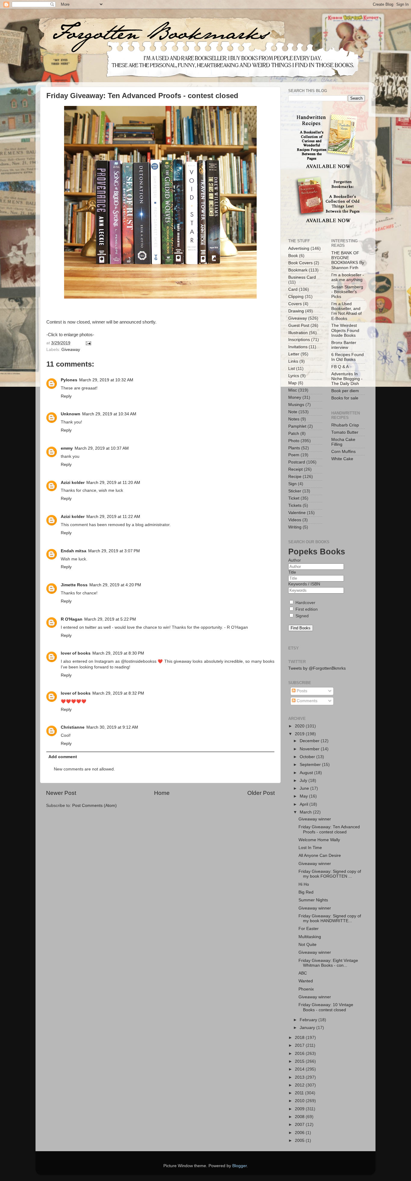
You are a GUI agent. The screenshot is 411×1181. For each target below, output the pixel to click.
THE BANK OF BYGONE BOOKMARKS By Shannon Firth (347, 260)
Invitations (297, 347)
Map (292, 383)
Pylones (69, 380)
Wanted (305, 981)
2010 (300, 1101)
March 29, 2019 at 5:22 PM (110, 619)
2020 (300, 726)
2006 (300, 1132)
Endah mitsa (73, 551)
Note (292, 412)
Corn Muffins (343, 451)
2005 (300, 1140)
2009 (300, 1109)
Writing (294, 527)
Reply (66, 396)
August (307, 772)
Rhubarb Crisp (345, 425)
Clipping (296, 296)
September (311, 764)
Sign (292, 484)
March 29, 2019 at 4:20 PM (115, 585)
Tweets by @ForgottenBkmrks (317, 668)
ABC (302, 973)
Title (292, 572)
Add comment (62, 757)
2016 (300, 1053)
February (309, 1020)
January (308, 1027)
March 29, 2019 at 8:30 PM (118, 653)
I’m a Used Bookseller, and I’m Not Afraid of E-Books (346, 311)
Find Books (301, 628)
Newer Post (61, 793)
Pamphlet (297, 426)
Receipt (295, 469)
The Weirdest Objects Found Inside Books (345, 330)
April (304, 804)
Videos (294, 520)
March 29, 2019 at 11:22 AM (113, 516)
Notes (293, 419)
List (291, 368)
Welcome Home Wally (319, 840)
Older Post (261, 793)
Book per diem (345, 391)
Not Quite (307, 944)
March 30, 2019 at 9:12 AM (112, 727)
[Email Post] (87, 343)
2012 (300, 1085)
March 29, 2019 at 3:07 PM (114, 551)
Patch (293, 433)
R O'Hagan (71, 619)
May (304, 796)
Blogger (239, 1166)
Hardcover (304, 602)
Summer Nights (313, 900)
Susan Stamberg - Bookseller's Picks (347, 292)
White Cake (342, 459)
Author (294, 560)
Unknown (70, 414)
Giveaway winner (314, 819)
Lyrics (293, 376)
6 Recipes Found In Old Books (347, 357)
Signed (301, 616)
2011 (300, 1093)
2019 (300, 734)
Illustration (298, 332)
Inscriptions (299, 339)
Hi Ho (303, 884)
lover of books (76, 653)
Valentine (297, 512)
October (308, 757)
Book (293, 255)
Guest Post (298, 325)
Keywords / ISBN (304, 584)
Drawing (296, 311)
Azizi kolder (73, 482)
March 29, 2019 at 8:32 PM (118, 693)
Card (293, 289)
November (310, 749)
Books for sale (344, 398)
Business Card (302, 277)
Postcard (296, 462)
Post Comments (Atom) (94, 805)
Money (294, 397)
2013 (300, 1077)
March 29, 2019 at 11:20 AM (113, 482)
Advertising (298, 248)
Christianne (73, 727)
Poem (293, 455)
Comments (306, 701)
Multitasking (309, 937)
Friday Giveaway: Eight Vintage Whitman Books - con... (328, 963)
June (305, 788)
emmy (67, 448)
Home (162, 793)
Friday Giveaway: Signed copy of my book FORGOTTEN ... (329, 874)
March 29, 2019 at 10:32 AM (106, 380)
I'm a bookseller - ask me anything (347, 277)
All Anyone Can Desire (319, 855)
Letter (293, 354)
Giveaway (70, 349)
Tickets (294, 505)
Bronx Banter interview (343, 345)
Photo (293, 441)
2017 (300, 1045)
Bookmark (297, 270)
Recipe (294, 476)
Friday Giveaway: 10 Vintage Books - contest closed (325, 1007)
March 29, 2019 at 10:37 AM (102, 448)
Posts (301, 691)
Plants (294, 448)
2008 (300, 1116)
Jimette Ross (74, 585)
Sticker (294, 491)
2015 (300, 1061)
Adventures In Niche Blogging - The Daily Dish (347, 379)
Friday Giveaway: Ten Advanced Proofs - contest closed (329, 829)
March (306, 812)
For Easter (308, 928)
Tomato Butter (344, 432)
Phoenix (306, 989)
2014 (300, 1069)
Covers (295, 304)
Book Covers (300, 263)
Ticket (293, 498)
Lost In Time (310, 847)
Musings (296, 404)
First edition (306, 609)
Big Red (306, 892)
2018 (300, 1037)
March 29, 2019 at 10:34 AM (109, 414)
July (304, 780)
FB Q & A (340, 366)
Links (293, 361)
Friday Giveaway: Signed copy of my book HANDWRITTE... (329, 918)
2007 (300, 1124)
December (310, 741)
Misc (292, 390)
